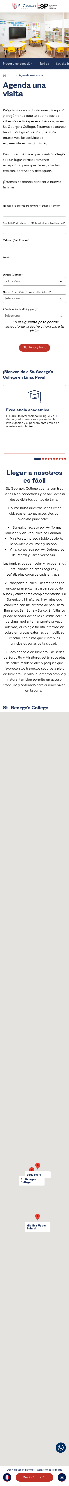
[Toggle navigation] (62, 1477)
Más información (35, 1477)
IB (57, 416)
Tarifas (44, 63)
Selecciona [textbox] (12, 281)
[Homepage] (7, 75)
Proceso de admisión (18, 63)
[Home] (35, 6)
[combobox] (34, 281)
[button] (7, 1477)
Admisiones (15, 75)
